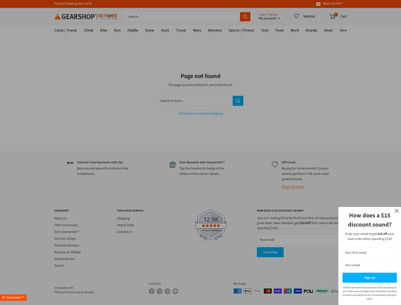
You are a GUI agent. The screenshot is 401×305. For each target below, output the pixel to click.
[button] (13, 297)
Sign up (369, 277)
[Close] (397, 210)
